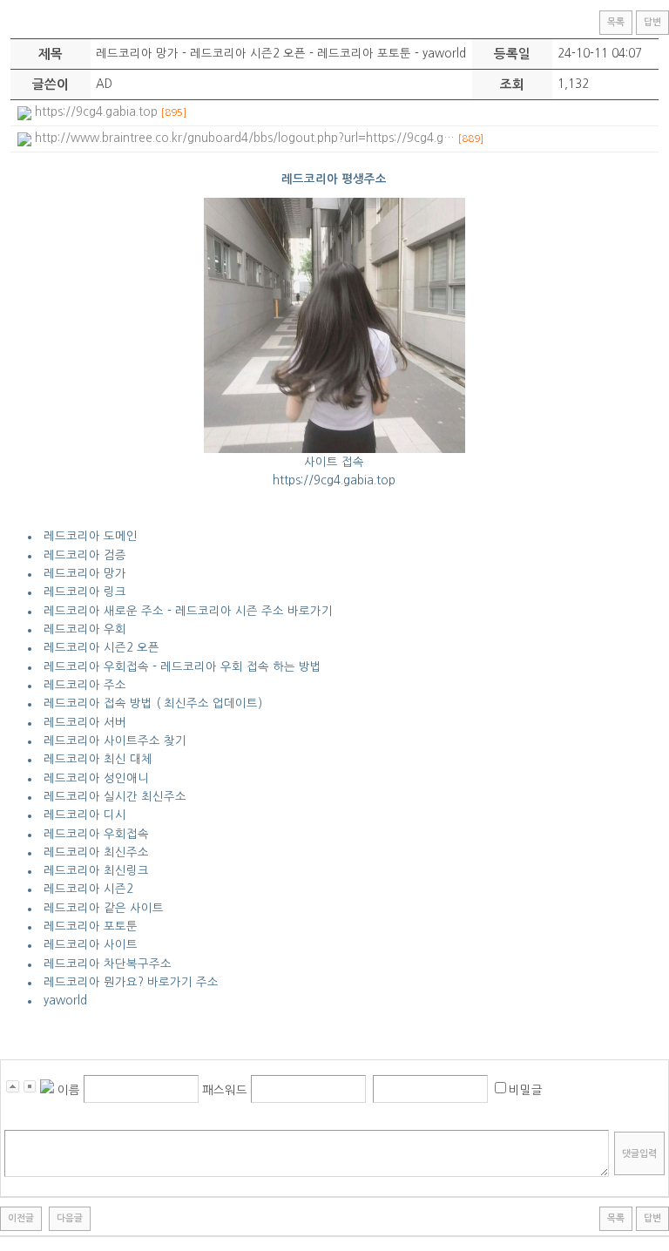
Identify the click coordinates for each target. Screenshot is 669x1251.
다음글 (70, 1218)
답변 (652, 22)
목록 (616, 22)
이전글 (21, 1218)
